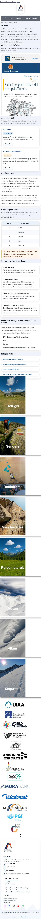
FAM (11, 18)
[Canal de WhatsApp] (23, 906)
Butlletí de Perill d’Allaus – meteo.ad (13, 359)
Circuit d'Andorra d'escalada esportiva (18, 892)
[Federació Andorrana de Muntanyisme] (20, 8)
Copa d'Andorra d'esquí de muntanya (17, 888)
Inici (2, 22)
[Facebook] (9, 906)
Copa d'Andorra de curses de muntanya (18, 890)
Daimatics (24, 917)
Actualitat (19, 18)
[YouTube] (18, 906)
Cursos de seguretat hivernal (11, 369)
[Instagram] (5, 906)
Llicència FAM (10, 884)
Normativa (9, 886)
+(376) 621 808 (10, 867)
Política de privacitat (10, 898)
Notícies (8, 882)
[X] (14, 906)
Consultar (8, 144)
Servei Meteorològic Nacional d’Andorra (14, 364)
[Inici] (5, 18)
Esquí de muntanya (31, 18)
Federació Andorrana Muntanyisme (10, 2)
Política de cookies (10, 900)
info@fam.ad (10, 870)
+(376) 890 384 (10, 863)
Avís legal (7, 902)
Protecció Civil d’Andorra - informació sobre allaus (17, 374)
